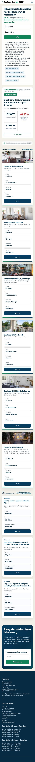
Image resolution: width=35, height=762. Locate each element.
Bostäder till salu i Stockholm (11, 729)
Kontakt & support (8, 708)
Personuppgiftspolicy (9, 715)
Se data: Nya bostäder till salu (15, 76)
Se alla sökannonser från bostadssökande (24, 492)
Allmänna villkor (7, 711)
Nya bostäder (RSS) (8, 722)
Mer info (17, 201)
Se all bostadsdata (12, 80)
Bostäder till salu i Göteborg (11, 731)
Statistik (4, 718)
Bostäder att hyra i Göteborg (11, 745)
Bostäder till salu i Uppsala (10, 734)
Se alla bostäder (27, 149)
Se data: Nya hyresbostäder (14, 72)
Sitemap (4, 720)
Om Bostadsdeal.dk (12, 68)
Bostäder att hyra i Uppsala (11, 748)
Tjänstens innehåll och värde (11, 713)
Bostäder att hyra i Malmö (10, 746)
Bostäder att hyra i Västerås (11, 750)
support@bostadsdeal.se (10, 689)
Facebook (3, 699)
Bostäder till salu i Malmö (10, 732)
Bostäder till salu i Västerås (10, 736)
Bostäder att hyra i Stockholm (11, 743)
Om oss (4, 706)
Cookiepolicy (6, 717)
